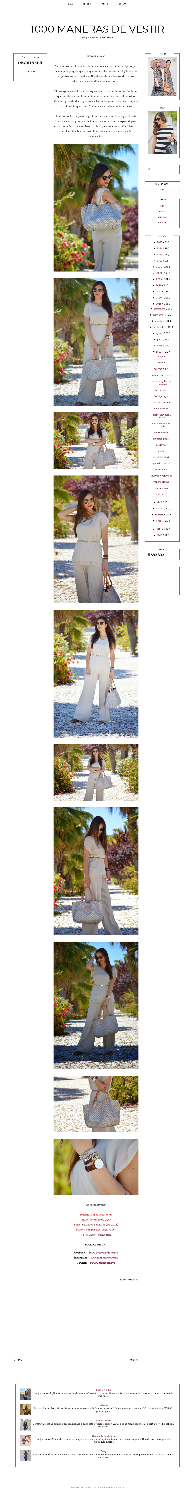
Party (103, 1451)
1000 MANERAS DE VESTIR (97, 29)
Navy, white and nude (161, 425)
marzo (160, 508)
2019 (159, 279)
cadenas (103, 1405)
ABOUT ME (88, 4)
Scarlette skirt (161, 457)
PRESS (105, 4)
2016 (159, 297)
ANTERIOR (134, 1360)
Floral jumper (161, 396)
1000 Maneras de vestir (103, 1252)
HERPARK (120, 1487)
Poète (161, 451)
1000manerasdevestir (104, 1257)
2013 (160, 535)
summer (162, 216)
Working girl (161, 368)
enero (159, 520)
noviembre (159, 314)
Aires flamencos (161, 375)
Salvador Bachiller (93, 1224)
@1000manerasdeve (102, 1262)
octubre (160, 320)
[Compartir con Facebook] (22, 76)
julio (160, 339)
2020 (159, 273)
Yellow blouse (161, 481)
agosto (160, 333)
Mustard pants (161, 438)
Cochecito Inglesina (103, 1435)
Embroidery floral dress (161, 416)
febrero (159, 514)
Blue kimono (161, 408)
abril (160, 502)
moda (162, 211)
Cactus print (161, 432)
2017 (159, 291)
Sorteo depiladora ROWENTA (161, 382)
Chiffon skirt (161, 390)
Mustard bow (161, 487)
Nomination (109, 1229)
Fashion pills (103, 1389)
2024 (160, 248)
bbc (162, 205)
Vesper (161, 356)
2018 (159, 285)
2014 (159, 529)
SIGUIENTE (18, 1360)
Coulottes (161, 444)
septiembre (160, 327)
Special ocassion (161, 463)
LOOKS (70, 4)
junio (160, 345)
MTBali (161, 362)
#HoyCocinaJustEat (161, 475)
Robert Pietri (103, 1420)
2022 (160, 260)
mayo (159, 351)
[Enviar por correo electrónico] (38, 76)
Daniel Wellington (100, 1234)
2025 (160, 242)
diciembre (160, 308)
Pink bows (161, 469)
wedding (162, 222)
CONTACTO (122, 4)
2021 (159, 266)
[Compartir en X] (27, 76)
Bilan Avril (161, 494)
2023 (160, 254)
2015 (159, 303)
